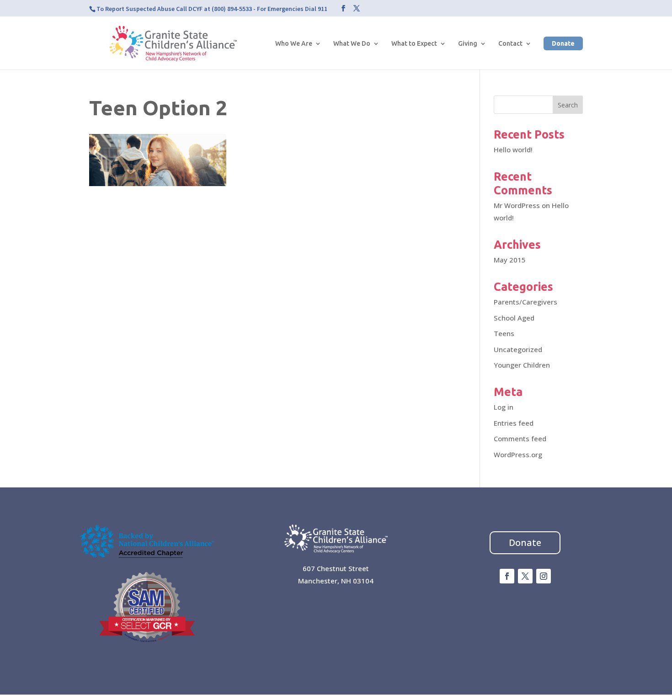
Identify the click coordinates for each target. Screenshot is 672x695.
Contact (510, 43)
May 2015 (510, 259)
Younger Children (522, 364)
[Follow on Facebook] (507, 576)
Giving (467, 43)
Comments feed (520, 438)
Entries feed (513, 423)
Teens (504, 333)
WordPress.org (518, 454)
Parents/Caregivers (525, 301)
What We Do (351, 43)
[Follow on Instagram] (543, 576)
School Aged (514, 317)
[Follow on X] (525, 576)
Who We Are (293, 43)
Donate (563, 43)
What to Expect (414, 43)
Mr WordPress (517, 205)
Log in (503, 407)
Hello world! (513, 149)
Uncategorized (518, 349)
